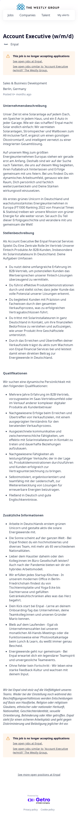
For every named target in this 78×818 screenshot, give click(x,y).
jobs (11, 15)
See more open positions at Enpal (39, 774)
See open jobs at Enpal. (28, 61)
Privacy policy (30, 809)
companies (28, 15)
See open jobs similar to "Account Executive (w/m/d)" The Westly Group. (40, 68)
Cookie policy (48, 809)
